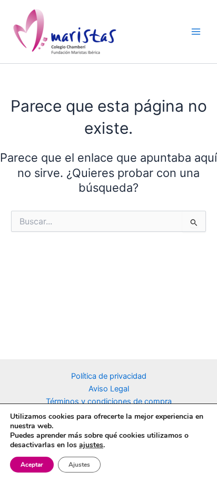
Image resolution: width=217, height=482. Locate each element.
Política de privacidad (108, 376)
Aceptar (32, 464)
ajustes (91, 445)
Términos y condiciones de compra (109, 401)
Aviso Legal (108, 389)
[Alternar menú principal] (195, 31)
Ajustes (79, 464)
